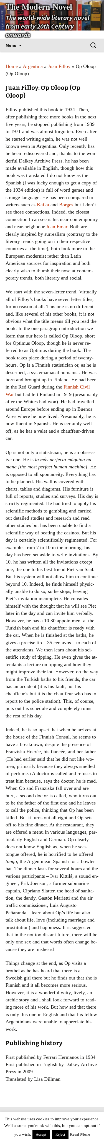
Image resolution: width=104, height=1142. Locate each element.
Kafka (43, 204)
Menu (11, 45)
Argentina (33, 66)
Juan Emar (56, 226)
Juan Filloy (59, 66)
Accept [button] (41, 1134)
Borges (66, 204)
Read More (80, 1134)
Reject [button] (60, 1134)
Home (12, 66)
